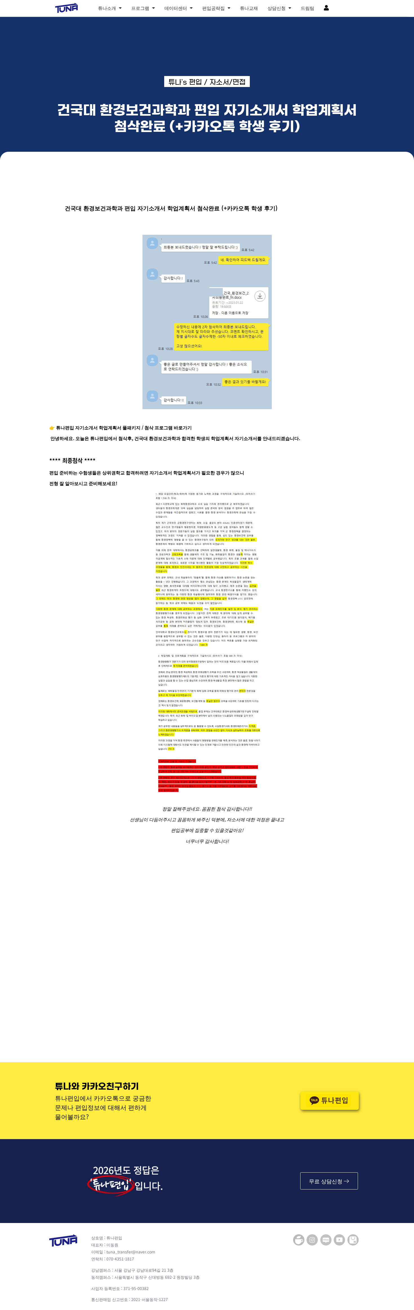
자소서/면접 (228, 82)
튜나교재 (249, 8)
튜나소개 (107, 8)
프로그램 (140, 8)
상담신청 (277, 8)
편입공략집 (213, 8)
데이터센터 (175, 8)
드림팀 (307, 8)
